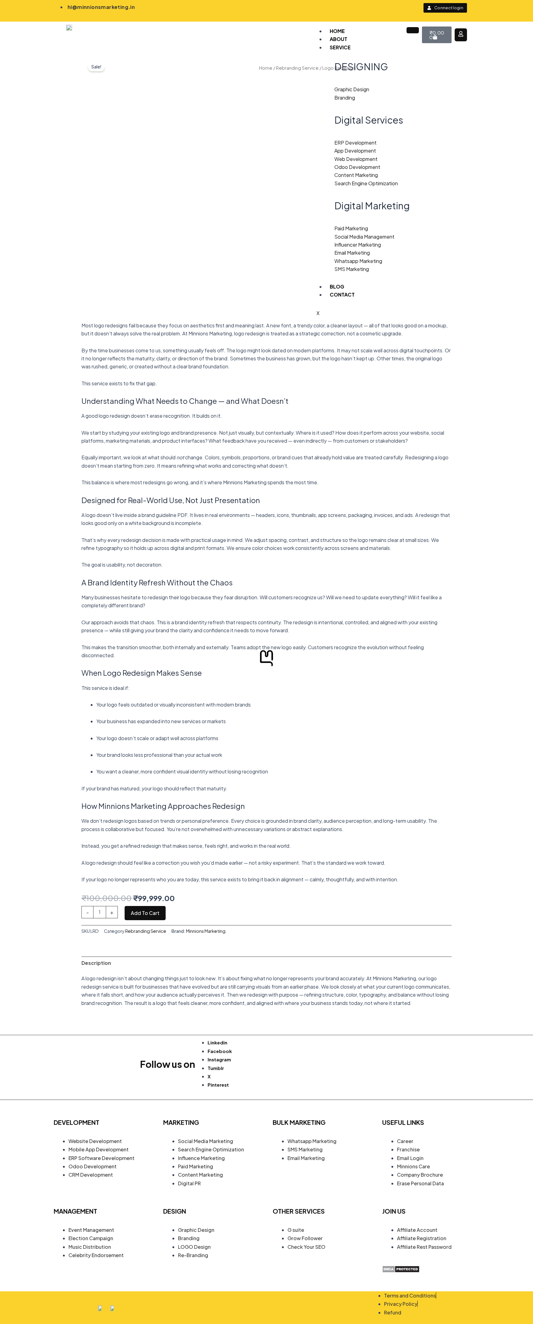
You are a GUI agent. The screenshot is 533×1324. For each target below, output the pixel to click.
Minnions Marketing (205, 931)
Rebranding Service (297, 68)
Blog (337, 286)
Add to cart (145, 913)
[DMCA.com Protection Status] (400, 1268)
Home (337, 31)
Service (340, 47)
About (338, 39)
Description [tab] (96, 963)
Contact (342, 294)
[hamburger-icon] (413, 30)
